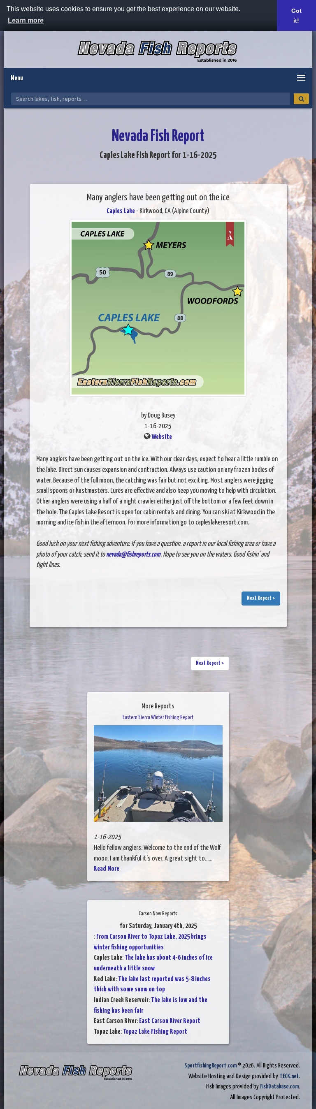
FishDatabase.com (279, 1086)
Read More (106, 868)
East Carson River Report (169, 1021)
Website (161, 437)
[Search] (301, 98)
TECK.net (289, 1076)
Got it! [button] (296, 15)
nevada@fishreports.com (133, 554)
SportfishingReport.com (210, 1066)
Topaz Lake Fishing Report (155, 1031)
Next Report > (261, 598)
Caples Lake (121, 211)
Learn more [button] (26, 20)
